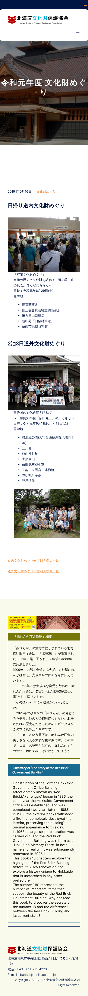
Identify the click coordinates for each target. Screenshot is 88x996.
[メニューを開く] (85, 4)
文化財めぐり (46, 191)
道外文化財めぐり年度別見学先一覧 (33, 571)
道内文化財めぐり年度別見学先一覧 (33, 561)
